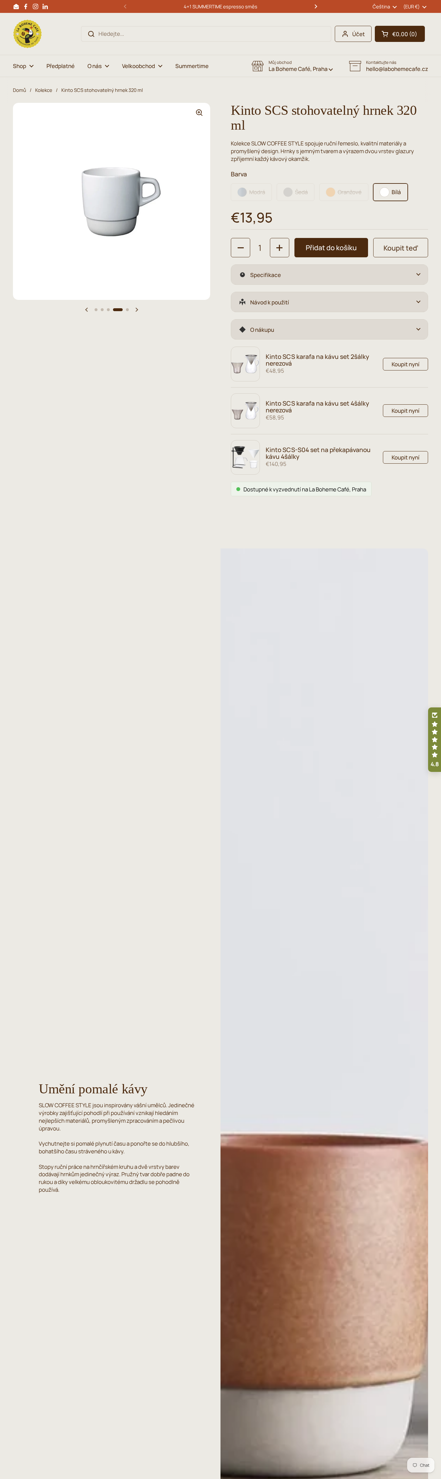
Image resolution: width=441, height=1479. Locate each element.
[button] (400, 34)
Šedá (301, 192)
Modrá (257, 192)
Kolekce (43, 90)
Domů (19, 90)
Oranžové (350, 192)
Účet (358, 34)
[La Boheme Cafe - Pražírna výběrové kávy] (27, 33)
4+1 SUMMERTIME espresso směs (220, 6)
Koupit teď (401, 247)
